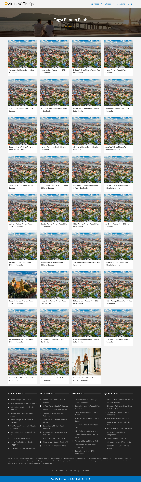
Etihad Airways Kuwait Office (20, 400)
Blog (130, 4)
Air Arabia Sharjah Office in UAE (86, 441)
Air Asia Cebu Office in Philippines (55, 410)
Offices (108, 4)
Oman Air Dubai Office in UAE (117, 438)
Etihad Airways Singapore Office (54, 446)
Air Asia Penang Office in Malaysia (119, 428)
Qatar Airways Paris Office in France (23, 403)
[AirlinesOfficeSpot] (20, 4)
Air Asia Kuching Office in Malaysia (22, 448)
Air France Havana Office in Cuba (119, 442)
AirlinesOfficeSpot (65, 26)
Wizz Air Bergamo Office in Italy (86, 431)
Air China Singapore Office (20, 438)
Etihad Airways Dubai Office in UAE (55, 442)
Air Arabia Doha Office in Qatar (54, 438)
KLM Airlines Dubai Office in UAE (118, 418)
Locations (121, 4)
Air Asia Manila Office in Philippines (55, 406)
